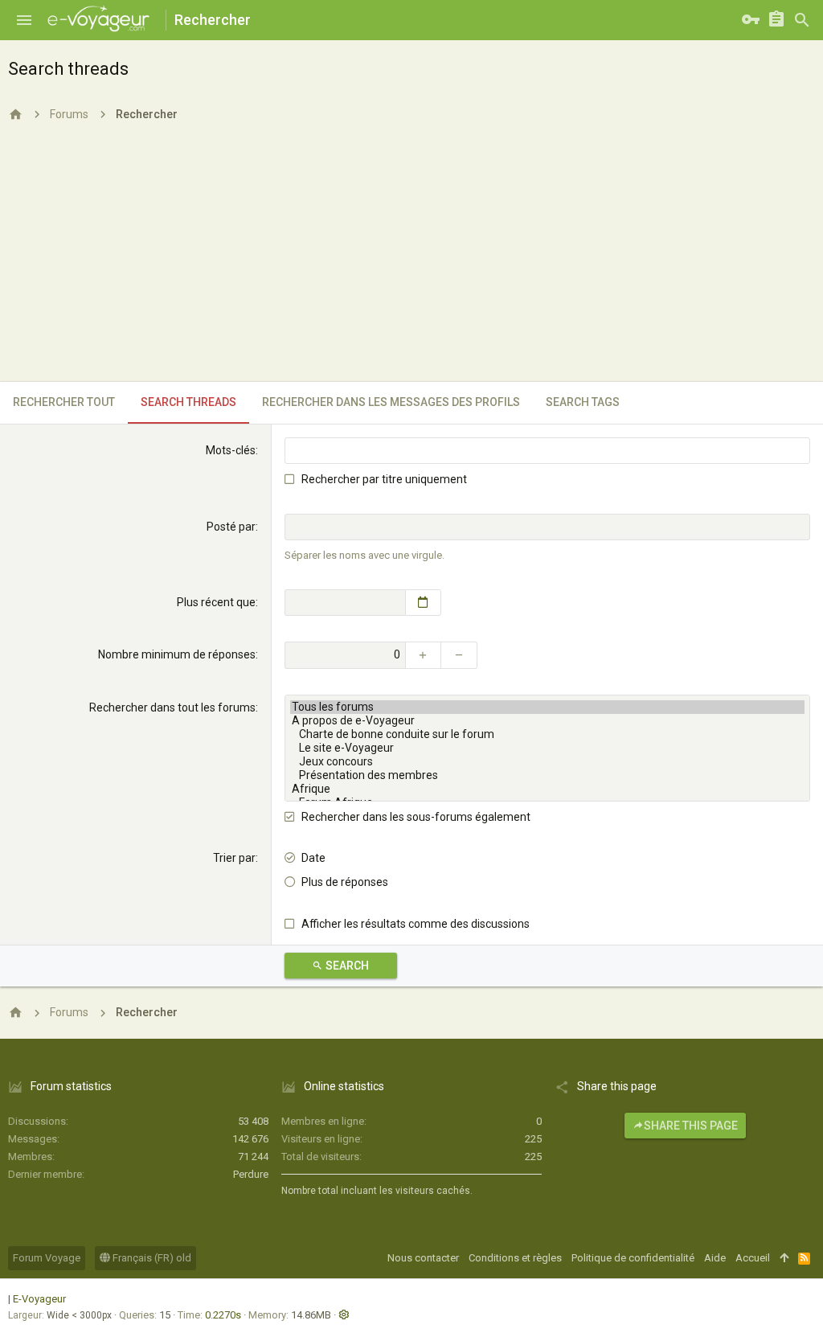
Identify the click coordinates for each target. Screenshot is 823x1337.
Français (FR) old (150, 1258)
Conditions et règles (515, 1258)
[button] (24, 20)
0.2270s (223, 1315)
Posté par (231, 526)
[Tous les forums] (547, 707)
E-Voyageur (39, 1299)
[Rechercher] (802, 20)
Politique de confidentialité (632, 1258)
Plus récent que (216, 602)
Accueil (752, 1258)
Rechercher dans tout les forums (172, 707)
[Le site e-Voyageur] (547, 748)
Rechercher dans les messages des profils (391, 402)
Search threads (188, 402)
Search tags (583, 402)
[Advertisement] (411, 261)
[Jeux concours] (547, 762)
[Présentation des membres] (547, 775)
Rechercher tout (64, 402)
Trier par (234, 857)
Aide (715, 1258)
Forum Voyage (46, 1258)
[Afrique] (547, 789)
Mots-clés (231, 450)
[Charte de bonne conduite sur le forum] (547, 734)
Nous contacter (423, 1258)
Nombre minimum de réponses (177, 654)
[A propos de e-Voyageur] (547, 721)
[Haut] (784, 1258)
